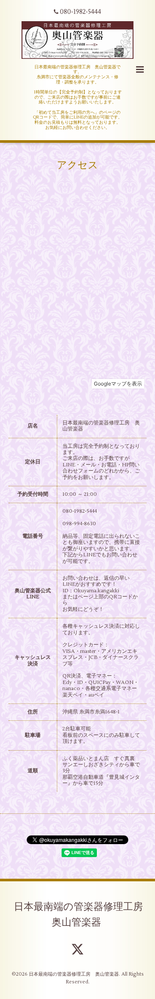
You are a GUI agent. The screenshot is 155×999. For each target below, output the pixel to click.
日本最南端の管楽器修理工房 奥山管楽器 (83, 914)
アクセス (77, 165)
